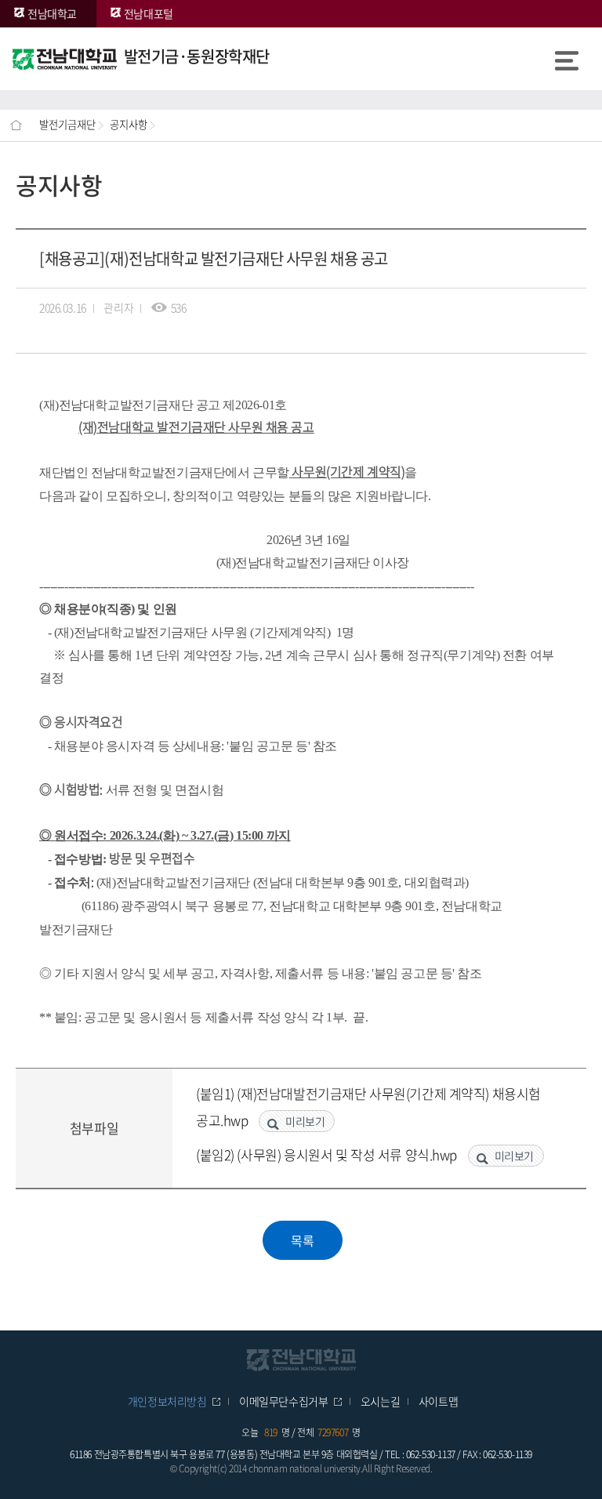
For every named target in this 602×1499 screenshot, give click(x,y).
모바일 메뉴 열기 (566, 59)
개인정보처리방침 (167, 1401)
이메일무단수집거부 (283, 1401)
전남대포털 (148, 13)
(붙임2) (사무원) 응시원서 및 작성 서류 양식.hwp (328, 1154)
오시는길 (380, 1401)
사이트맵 (438, 1401)
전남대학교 (52, 13)
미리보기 (305, 1121)
